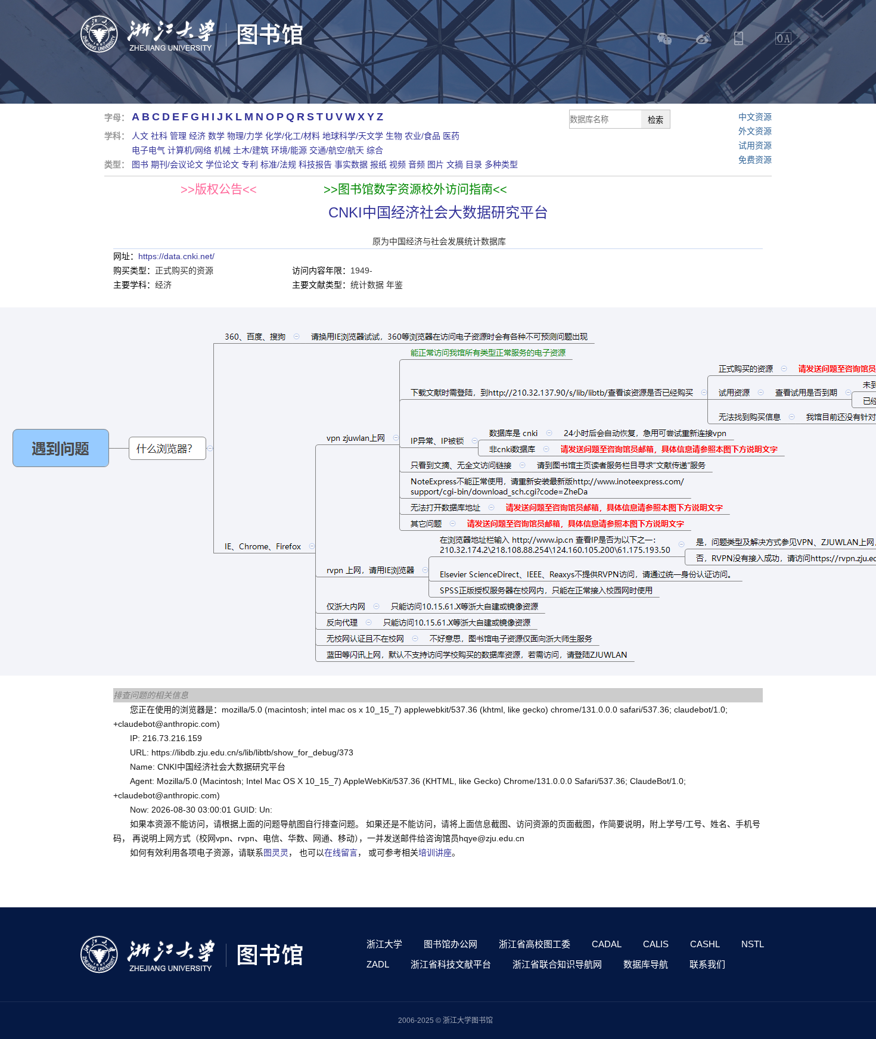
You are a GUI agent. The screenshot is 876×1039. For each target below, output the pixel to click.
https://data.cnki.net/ (176, 256)
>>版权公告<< (219, 189)
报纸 (378, 164)
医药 (451, 136)
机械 (222, 150)
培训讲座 (435, 852)
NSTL (752, 944)
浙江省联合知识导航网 (557, 964)
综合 (374, 150)
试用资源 (755, 145)
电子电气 (148, 150)
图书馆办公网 (450, 944)
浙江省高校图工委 (534, 944)
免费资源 (755, 159)
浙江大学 (384, 944)
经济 (197, 136)
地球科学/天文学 (352, 136)
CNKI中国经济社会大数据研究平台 (438, 212)
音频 (416, 164)
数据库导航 (645, 964)
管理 (178, 136)
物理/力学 (245, 136)
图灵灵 (275, 852)
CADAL (607, 944)
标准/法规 (278, 164)
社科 (159, 136)
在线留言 (341, 852)
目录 (473, 164)
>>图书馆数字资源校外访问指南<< (415, 189)
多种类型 (501, 164)
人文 (140, 136)
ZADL (377, 964)
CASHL (705, 944)
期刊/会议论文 (177, 164)
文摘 (454, 164)
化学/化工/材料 (292, 136)
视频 (397, 164)
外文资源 (755, 131)
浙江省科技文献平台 (451, 964)
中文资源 (755, 117)
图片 (435, 164)
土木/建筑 (251, 150)
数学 (216, 136)
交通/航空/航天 (336, 150)
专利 (249, 164)
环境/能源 (289, 150)
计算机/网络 (189, 150)
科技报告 (315, 164)
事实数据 (351, 164)
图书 (140, 164)
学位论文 (222, 164)
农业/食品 (422, 136)
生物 (394, 136)
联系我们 (707, 964)
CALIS (656, 944)
